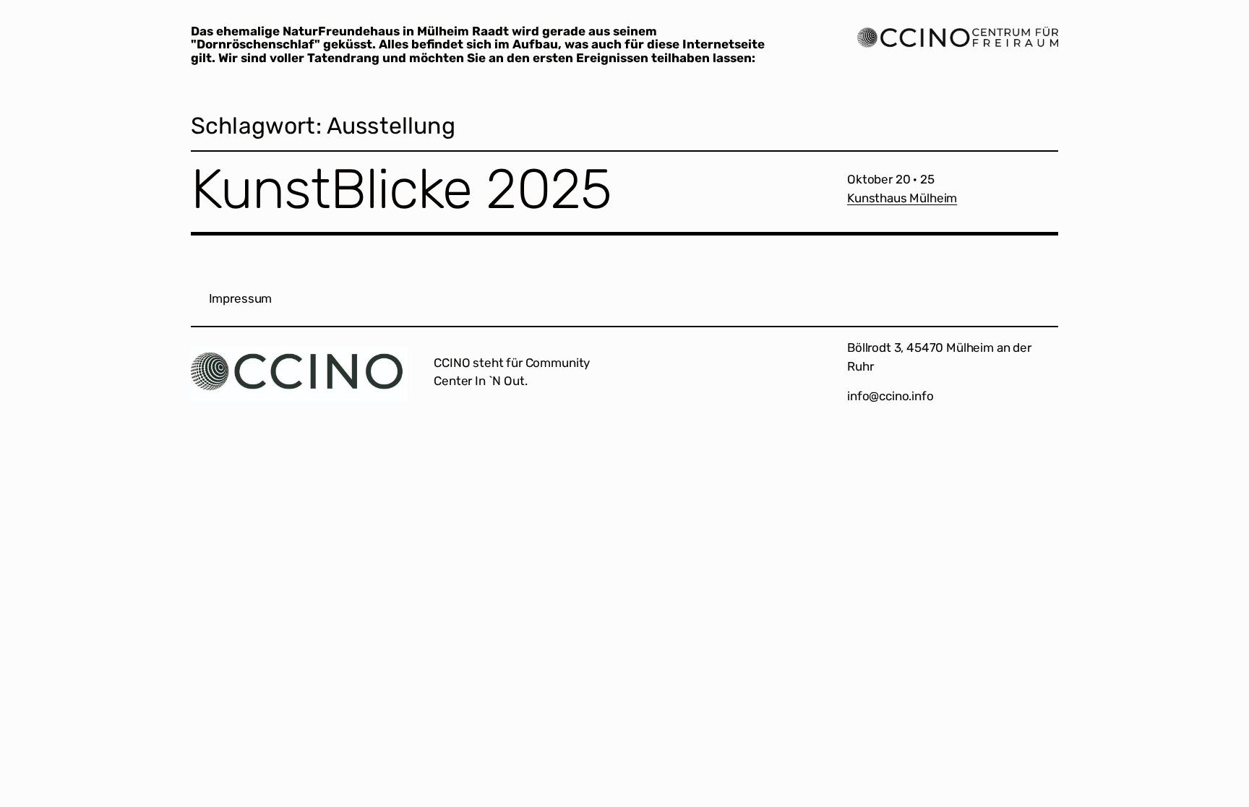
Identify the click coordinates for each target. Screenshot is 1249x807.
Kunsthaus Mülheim (902, 198)
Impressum (240, 298)
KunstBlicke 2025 (401, 189)
